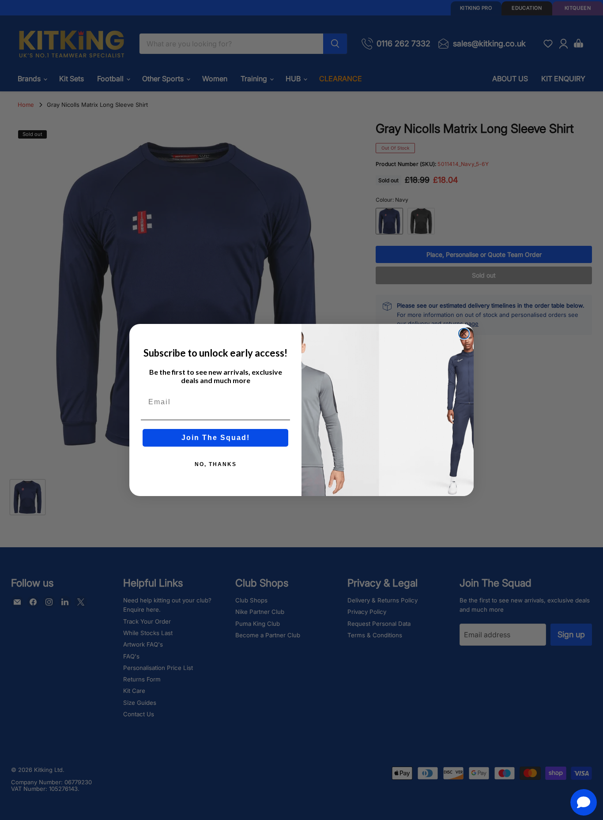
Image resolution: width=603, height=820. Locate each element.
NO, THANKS (216, 464)
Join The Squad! (215, 437)
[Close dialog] (464, 333)
